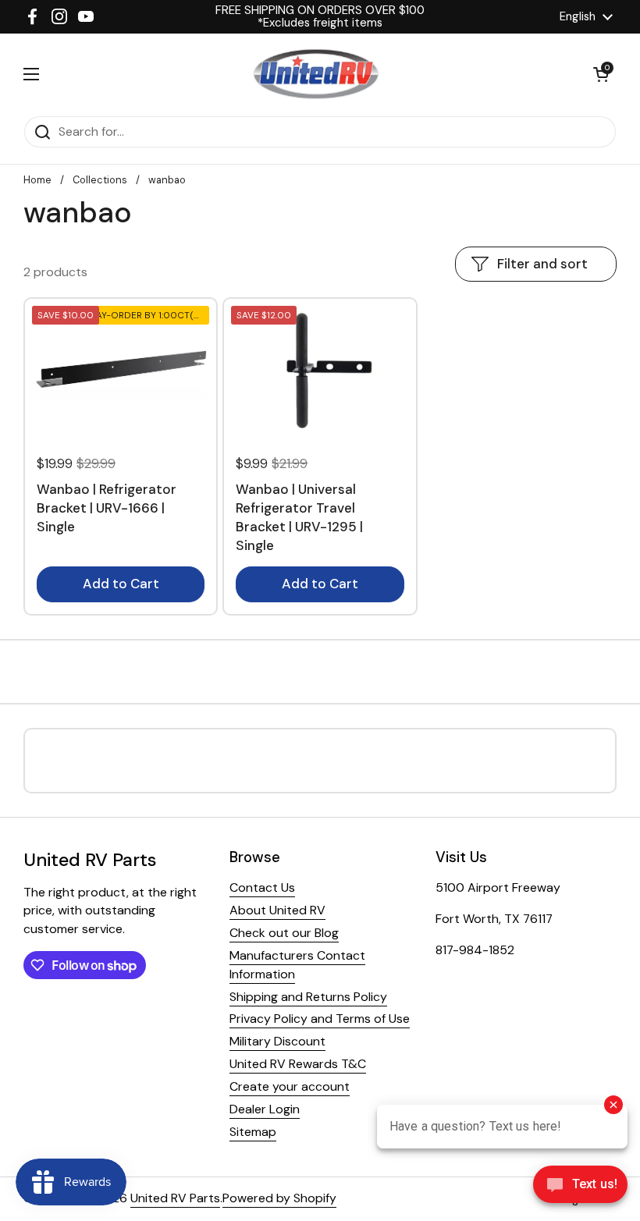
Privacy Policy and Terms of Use (319, 1018)
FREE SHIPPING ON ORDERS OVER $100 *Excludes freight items (320, 17)
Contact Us (262, 887)
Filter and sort (542, 263)
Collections (100, 179)
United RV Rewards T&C (297, 1064)
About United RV (277, 910)
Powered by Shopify (279, 1198)
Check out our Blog (284, 933)
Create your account (289, 1086)
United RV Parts (175, 1198)
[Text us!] (580, 1188)
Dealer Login (264, 1109)
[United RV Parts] (316, 74)
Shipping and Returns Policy (308, 997)
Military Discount (277, 1041)
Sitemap (252, 1131)
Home (37, 179)
